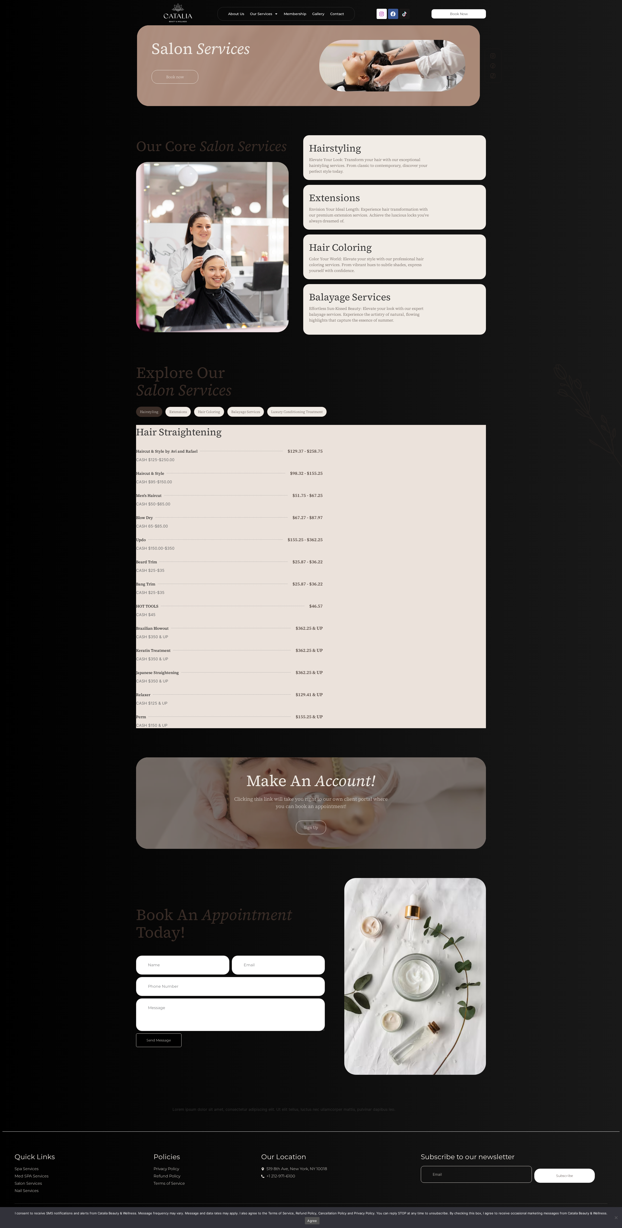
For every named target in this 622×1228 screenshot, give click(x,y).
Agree (312, 1221)
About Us (236, 14)
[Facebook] (393, 14)
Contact (337, 14)
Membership (295, 14)
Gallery (318, 14)
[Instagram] (382, 14)
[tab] (149, 412)
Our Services (261, 14)
